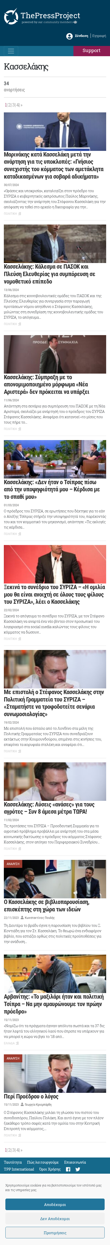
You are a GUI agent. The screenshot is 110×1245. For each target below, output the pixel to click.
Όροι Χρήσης (50, 1169)
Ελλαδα (9, 1043)
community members (58, 22)
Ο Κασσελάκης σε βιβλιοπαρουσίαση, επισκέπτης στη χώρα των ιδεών (46, 905)
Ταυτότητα (13, 1162)
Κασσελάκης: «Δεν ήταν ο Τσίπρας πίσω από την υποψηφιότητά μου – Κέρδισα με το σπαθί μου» (52, 490)
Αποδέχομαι (55, 1204)
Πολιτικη (10, 214)
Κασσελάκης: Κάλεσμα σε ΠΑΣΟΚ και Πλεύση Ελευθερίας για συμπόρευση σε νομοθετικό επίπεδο (49, 274)
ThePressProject (50, 15)
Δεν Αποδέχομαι (55, 1218)
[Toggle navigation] (11, 51)
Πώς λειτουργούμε (43, 1162)
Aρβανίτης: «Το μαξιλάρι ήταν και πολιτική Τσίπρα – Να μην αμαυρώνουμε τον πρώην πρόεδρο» (54, 1004)
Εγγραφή (99, 35)
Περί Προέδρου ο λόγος (31, 1096)
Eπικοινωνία (75, 1162)
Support (92, 50)
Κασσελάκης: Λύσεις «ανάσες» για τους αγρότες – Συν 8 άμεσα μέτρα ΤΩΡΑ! (49, 808)
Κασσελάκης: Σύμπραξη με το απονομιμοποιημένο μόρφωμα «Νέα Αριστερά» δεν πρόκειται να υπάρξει (46, 385)
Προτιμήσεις (55, 1232)
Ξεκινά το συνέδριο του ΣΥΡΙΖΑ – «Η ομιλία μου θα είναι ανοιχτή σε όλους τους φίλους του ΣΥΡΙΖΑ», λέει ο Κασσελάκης (54, 594)
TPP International (19, 1169)
